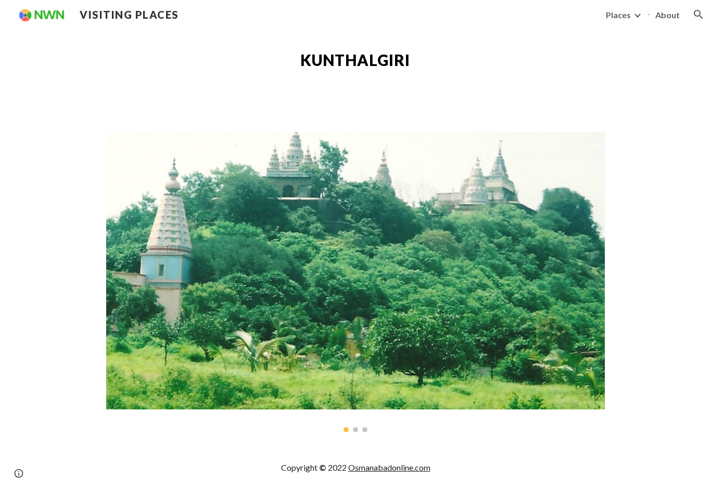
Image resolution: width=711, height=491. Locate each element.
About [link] (667, 15)
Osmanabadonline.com (389, 467)
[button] (698, 14)
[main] (355, 60)
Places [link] (618, 15)
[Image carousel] (355, 281)
